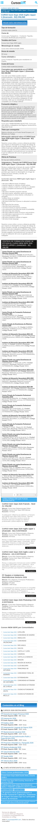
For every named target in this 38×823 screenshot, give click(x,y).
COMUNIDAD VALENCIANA (14, 641)
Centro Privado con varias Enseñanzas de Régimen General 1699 (16, 262)
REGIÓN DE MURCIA (17, 663)
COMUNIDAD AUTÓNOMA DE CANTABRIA (19, 681)
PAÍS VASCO (14, 645)
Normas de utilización (9, 812)
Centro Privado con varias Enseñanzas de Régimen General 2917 (16, 434)
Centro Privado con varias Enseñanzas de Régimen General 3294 (16, 445)
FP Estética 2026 (7, 723)
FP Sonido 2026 (7, 756)
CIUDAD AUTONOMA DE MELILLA (18, 694)
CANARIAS (14, 654)
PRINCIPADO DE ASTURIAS (15, 669)
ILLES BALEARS (15, 665)
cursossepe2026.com (14, 819)
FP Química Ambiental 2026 (11, 747)
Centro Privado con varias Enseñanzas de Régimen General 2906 (16, 252)
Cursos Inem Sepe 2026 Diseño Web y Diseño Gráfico (18, 776)
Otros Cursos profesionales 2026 (15, 772)
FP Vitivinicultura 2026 (9, 761)
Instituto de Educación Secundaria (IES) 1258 (18, 273)
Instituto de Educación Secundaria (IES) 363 (17, 351)
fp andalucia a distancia (7, 789)
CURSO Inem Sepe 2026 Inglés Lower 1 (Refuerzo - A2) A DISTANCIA (18, 553)
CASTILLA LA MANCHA (18, 657)
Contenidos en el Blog (13, 705)
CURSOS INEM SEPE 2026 (10, 8)
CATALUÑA (14, 632)
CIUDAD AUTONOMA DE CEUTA (18, 690)
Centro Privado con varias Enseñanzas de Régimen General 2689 (16, 465)
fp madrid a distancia (19, 789)
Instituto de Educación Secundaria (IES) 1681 (18, 483)
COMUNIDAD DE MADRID (19, 635)
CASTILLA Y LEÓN (16, 651)
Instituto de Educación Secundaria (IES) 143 (17, 334)
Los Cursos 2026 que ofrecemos (12, 814)
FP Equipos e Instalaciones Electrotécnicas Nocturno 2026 (14, 576)
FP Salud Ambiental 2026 (10, 752)
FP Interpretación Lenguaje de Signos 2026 (16, 727)
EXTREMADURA (15, 677)
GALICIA (13, 648)
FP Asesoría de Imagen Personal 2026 (15, 714)
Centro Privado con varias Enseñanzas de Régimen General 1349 (16, 292)
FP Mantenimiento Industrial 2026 (13, 732)
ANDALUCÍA (14, 638)
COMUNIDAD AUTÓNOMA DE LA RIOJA (19, 685)
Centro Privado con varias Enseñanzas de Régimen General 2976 (16, 455)
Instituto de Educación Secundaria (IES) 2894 (18, 378)
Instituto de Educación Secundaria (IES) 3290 (18, 302)
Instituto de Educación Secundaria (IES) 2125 (18, 369)
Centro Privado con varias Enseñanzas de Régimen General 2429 (16, 360)
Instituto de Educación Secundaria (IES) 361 (17, 283)
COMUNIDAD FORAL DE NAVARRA (18, 673)
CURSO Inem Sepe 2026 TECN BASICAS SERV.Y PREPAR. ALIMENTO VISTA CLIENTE (19, 786)
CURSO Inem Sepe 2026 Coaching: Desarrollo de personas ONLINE (18, 781)
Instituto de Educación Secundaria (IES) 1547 (18, 415)
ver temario (30, 524)
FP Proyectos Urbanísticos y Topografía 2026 (17, 743)
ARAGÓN (13, 660)
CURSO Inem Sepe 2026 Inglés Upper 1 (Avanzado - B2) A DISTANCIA (18, 530)
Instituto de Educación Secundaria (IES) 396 (17, 386)
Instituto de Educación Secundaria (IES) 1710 (18, 474)
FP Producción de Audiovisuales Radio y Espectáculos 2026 (16, 737)
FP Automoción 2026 (8, 718)
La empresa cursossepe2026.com (13, 815)
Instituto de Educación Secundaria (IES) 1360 (18, 342)
